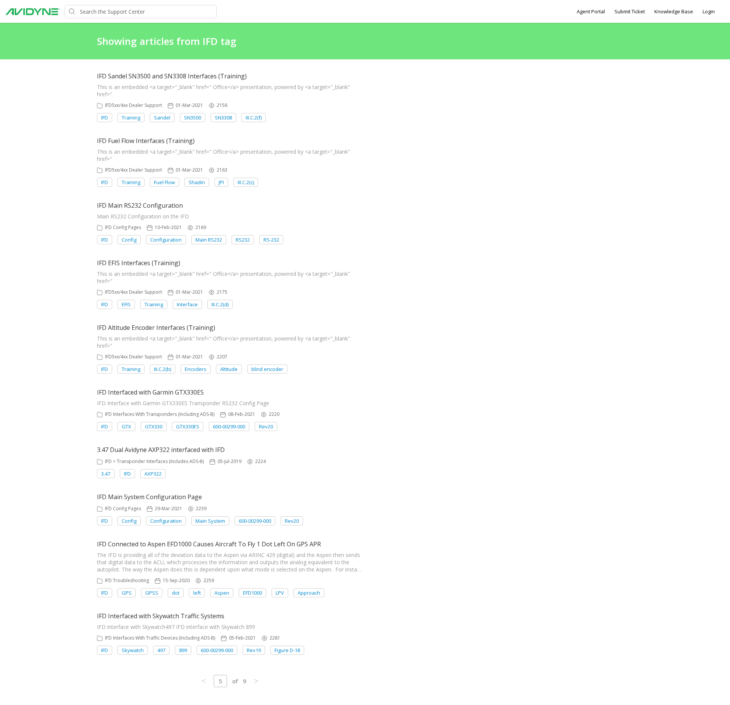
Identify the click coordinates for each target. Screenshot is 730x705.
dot (175, 592)
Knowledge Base (673, 11)
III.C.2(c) (246, 182)
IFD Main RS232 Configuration (140, 205)
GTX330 (153, 426)
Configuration (166, 239)
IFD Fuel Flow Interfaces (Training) (146, 141)
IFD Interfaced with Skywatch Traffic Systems (160, 616)
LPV (280, 592)
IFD (104, 117)
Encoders (195, 369)
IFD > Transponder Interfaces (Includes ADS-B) (154, 461)
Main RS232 (208, 239)
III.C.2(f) (254, 117)
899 (183, 650)
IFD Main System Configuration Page (149, 497)
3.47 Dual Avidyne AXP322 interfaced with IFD (161, 450)
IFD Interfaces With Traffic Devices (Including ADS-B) (160, 638)
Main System (210, 520)
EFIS (126, 304)
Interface (187, 304)
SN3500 (192, 117)
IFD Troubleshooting (127, 580)
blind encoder (267, 369)
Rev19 (254, 650)
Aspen (221, 592)
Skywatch (133, 650)
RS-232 (271, 239)
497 (161, 650)
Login (709, 11)
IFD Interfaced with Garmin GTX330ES (150, 392)
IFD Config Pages (123, 227)
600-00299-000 (229, 426)
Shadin (197, 182)
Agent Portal (591, 11)
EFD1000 (252, 592)
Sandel (162, 117)
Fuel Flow (164, 182)
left (197, 592)
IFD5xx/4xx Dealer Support (133, 105)
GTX (126, 426)
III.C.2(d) (220, 304)
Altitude (229, 369)
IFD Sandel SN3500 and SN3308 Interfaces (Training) (172, 76)
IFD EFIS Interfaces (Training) (138, 263)
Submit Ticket (629, 11)
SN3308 (223, 117)
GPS (127, 592)
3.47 (105, 473)
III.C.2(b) (162, 369)
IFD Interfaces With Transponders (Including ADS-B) (159, 414)
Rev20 (266, 426)
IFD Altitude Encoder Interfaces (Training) (156, 327)
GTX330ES (187, 426)
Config (129, 239)
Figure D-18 (287, 650)
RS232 (243, 239)
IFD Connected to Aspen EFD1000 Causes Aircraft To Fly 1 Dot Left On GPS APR (209, 544)
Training (131, 117)
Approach (309, 592)
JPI (221, 182)
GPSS (151, 592)
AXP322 (153, 473)
